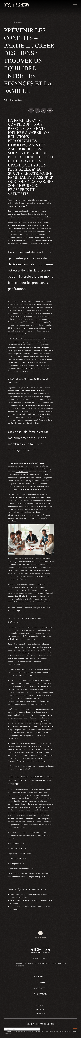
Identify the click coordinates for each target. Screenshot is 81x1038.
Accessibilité (19, 966)
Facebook (40, 1009)
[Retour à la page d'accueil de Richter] (40, 950)
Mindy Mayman (22, 472)
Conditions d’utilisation (24, 963)
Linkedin (39, 1005)
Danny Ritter (45, 353)
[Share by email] (50, 110)
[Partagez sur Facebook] (37, 110)
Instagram (40, 1013)
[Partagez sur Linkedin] (43, 110)
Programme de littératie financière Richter (33, 602)
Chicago (39, 976)
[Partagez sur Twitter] (31, 110)
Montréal (40, 994)
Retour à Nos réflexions (18, 22)
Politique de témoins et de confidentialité (50, 963)
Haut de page (40, 938)
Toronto (39, 982)
